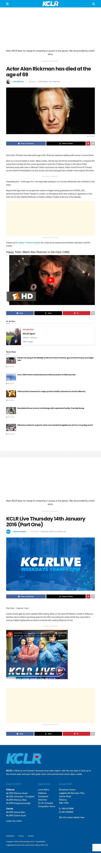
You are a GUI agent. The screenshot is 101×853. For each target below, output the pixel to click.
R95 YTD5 (63, 802)
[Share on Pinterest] (88, 143)
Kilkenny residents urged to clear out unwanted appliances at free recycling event (55, 425)
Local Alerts (43, 789)
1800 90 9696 (67, 808)
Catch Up (44, 531)
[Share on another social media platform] (93, 143)
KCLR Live (53, 531)
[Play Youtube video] (50, 280)
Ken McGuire (19, 81)
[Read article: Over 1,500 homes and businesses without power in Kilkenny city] (11, 377)
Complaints (43, 796)
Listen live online (14, 820)
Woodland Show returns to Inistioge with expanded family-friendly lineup (50, 408)
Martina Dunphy (20, 531)
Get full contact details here (71, 817)
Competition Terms (46, 806)
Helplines (42, 792)
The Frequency (54, 81)
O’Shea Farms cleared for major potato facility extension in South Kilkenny (51, 391)
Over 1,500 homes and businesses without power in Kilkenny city (46, 374)
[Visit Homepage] (50, 3)
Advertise (42, 799)
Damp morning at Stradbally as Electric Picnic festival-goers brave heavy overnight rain (55, 359)
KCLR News (43, 81)
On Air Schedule (45, 802)
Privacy (21, 836)
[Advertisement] (50, 28)
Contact (31, 836)
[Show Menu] (7, 3)
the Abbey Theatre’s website (28, 242)
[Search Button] (93, 3)
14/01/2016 (32, 81)
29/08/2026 (10, 366)
